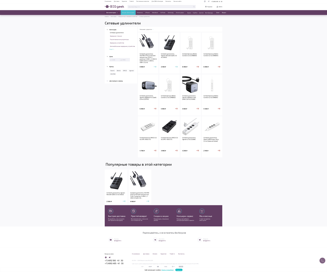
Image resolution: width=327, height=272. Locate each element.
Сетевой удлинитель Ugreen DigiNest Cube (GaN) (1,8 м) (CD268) (189, 97)
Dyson (189, 12)
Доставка (116, 1)
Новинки (140, 12)
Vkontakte (161, 239)
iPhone (147, 12)
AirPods (162, 12)
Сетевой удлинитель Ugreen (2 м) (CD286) (189, 138)
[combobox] (149, 29)
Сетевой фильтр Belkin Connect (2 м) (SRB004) (211, 54)
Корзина (209, 6)
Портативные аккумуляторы (119, 39)
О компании (108, 1)
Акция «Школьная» (128, 12)
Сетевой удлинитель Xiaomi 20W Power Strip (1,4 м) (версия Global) (211, 139)
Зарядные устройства (117, 43)
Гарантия (124, 1)
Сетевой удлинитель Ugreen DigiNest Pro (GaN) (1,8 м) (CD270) (148, 97)
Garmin (201, 12)
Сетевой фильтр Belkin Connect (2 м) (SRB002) (168, 96)
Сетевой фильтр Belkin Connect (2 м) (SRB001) (211, 96)
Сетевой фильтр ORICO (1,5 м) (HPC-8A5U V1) (148, 138)
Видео (224, 12)
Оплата (155, 254)
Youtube (116, 239)
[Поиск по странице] (194, 7)
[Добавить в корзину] (155, 67)
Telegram (205, 239)
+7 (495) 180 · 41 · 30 (114, 260)
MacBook (155, 12)
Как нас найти (177, 1)
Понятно (179, 270)
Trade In (131, 1)
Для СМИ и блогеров (157, 1)
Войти (220, 6)
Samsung (170, 12)
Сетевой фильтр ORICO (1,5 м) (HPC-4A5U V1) (169, 138)
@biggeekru (117, 240)
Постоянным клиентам (142, 1)
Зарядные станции (116, 36)
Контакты (168, 1)
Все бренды (209, 12)
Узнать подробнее (167, 270)
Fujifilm (195, 12)
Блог (217, 12)
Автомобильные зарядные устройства (122, 46)
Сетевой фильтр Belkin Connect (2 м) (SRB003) (189, 54)
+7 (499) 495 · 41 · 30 (216, 1)
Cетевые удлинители (117, 32)
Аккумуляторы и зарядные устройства (127, 16)
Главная (107, 16)
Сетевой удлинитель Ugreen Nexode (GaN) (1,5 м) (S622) (169, 55)
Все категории (111, 12)
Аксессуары (180, 12)
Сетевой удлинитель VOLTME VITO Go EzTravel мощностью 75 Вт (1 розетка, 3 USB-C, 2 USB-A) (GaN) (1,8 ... (139, 195)
